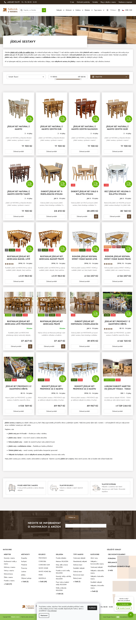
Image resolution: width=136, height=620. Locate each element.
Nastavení (44, 615)
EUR (130, 10)
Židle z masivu (8, 577)
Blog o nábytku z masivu (108, 2)
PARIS (41, 575)
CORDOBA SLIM (44, 565)
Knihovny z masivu (9, 567)
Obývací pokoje (26, 578)
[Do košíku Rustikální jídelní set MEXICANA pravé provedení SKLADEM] (63, 346)
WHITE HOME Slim (45, 571)
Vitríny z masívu (9, 571)
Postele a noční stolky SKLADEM (63, 572)
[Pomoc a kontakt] (130, 614)
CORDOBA (42, 561)
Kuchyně (23, 561)
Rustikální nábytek (78, 568)
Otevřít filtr (98, 77)
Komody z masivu (9, 558)
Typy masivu (78, 554)
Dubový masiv (77, 571)
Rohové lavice (8, 574)
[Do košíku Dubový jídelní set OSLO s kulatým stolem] (96, 216)
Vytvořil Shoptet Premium (109, 617)
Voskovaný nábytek (79, 558)
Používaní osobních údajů (119, 566)
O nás (72, 2)
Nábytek (7, 554)
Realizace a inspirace (125, 2)
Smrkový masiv (77, 565)
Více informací (52, 611)
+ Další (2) (94, 591)
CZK (126, 10)
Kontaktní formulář (125, 608)
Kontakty (95, 2)
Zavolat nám (125, 604)
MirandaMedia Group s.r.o (126, 617)
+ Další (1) (76, 582)
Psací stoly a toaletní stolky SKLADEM (62, 583)
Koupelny (24, 558)
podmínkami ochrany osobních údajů (91, 531)
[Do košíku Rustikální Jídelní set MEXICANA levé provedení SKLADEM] (30, 346)
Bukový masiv (77, 578)
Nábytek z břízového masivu (97, 586)
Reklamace (112, 562)
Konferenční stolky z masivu (10, 562)
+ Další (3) (24, 582)
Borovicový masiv (78, 575)
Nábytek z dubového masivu (97, 572)
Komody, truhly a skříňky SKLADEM (63, 577)
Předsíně (24, 565)
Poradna (112, 558)
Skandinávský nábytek (80, 561)
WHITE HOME (43, 568)
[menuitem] (60, 10)
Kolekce (42, 554)
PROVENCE (43, 558)
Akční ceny (94, 558)
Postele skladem (61, 558)
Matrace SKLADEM (62, 561)
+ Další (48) (43, 582)
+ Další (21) (8, 584)
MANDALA (42, 578)
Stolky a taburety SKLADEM (61, 589)
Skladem (59, 554)
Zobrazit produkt (18, 151)
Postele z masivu (9, 581)
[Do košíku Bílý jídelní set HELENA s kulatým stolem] (129, 216)
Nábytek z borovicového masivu (97, 562)
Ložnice (23, 571)
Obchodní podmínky (83, 2)
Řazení (16, 77)
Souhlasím (92, 608)
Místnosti (25, 554)
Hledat (44, 9)
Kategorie (95, 554)
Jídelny (23, 575)
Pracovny (24, 568)
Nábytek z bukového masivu (97, 577)
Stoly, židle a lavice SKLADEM (62, 566)
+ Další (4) (59, 594)
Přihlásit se (72, 517)
